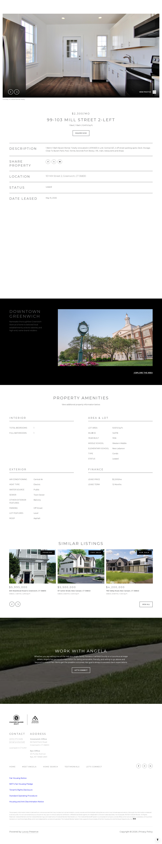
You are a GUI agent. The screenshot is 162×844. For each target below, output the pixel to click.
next (16, 91)
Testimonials (72, 767)
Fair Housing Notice (18, 778)
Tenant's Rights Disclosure (21, 790)
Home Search (50, 767)
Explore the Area (143, 373)
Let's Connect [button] (81, 670)
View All (146, 604)
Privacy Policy (146, 832)
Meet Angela (29, 767)
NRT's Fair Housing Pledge (21, 784)
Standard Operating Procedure (23, 796)
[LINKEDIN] (150, 766)
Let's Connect (94, 767)
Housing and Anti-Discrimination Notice (26, 802)
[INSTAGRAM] (144, 766)
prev (10, 91)
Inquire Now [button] (81, 133)
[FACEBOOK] (138, 766)
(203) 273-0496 (16, 739)
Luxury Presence (30, 832)
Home (12, 767)
